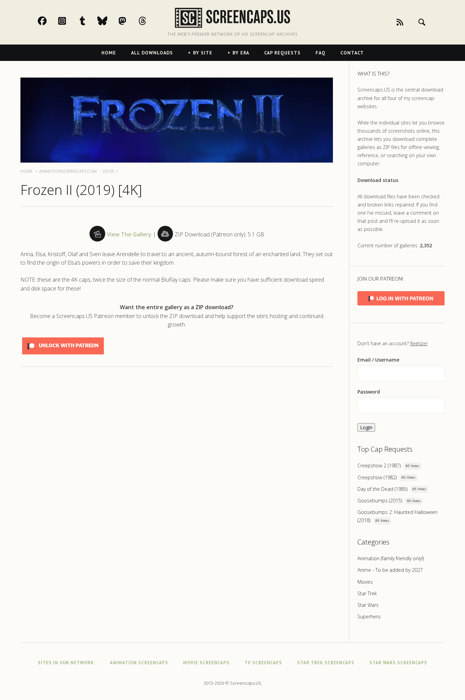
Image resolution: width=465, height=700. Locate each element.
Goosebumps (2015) (379, 500)
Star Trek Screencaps (325, 663)
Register (419, 343)
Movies (365, 582)
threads (150, 21)
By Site (202, 53)
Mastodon (130, 21)
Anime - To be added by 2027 (390, 570)
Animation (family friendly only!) (390, 558)
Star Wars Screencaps (398, 663)
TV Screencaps (263, 663)
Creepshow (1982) (377, 477)
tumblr (89, 21)
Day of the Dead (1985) (382, 489)
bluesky (110, 21)
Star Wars (368, 605)
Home (108, 53)
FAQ (320, 53)
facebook (49, 21)
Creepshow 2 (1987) (379, 465)
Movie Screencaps (206, 663)
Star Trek (367, 593)
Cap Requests (282, 53)
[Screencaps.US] (232, 18)
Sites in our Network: (66, 663)
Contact (352, 53)
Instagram (69, 21)
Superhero (369, 616)
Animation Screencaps (139, 663)
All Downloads (152, 53)
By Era (241, 53)
